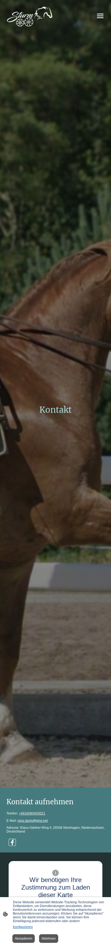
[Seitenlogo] (29, 16)
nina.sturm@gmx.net (33, 821)
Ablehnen (48, 938)
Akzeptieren (23, 938)
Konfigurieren (23, 927)
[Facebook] (12, 842)
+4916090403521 (32, 813)
